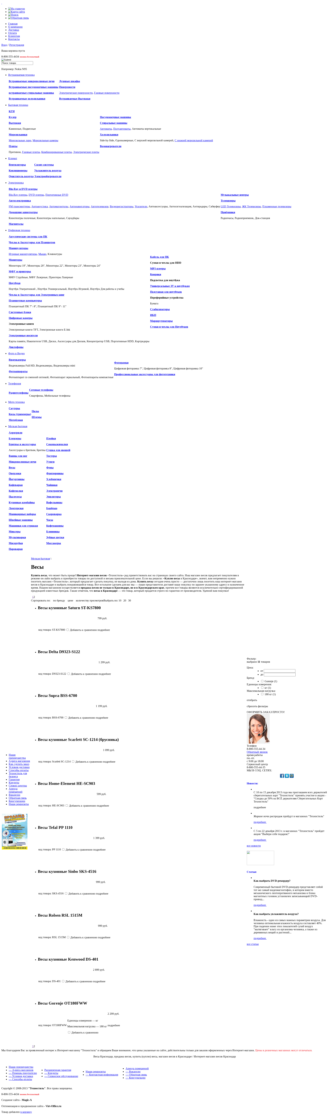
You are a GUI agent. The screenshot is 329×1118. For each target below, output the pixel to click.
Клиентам (14, 36)
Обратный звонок (257, 751)
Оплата (12, 32)
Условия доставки (19, 767)
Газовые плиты (31, 152)
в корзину (26, 1111)
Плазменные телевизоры (276, 206)
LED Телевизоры (231, 206)
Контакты (14, 39)
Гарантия (14, 779)
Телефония (14, 383)
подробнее (260, 822)
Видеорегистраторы (121, 206)
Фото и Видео (16, 353)
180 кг (270, 694)
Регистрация (16, 44)
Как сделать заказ (19, 764)
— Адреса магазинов (21, 1070)
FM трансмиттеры (19, 206)
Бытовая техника (18, 105)
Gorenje (270, 681)
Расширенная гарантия (57, 1070)
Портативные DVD (56, 194)
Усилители (141, 206)
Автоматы (106, 128)
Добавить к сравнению (83, 629)
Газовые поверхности (106, 92)
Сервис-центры (18, 785)
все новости (254, 845)
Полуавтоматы (122, 128)
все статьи (253, 944)
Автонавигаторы (79, 206)
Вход (4, 44)
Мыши (42, 254)
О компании (15, 26)
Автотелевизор (99, 206)
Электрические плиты (86, 152)
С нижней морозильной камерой (194, 140)
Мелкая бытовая (17, 426)
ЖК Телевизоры (251, 206)
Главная (12, 23)
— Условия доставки (21, 1076)
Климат (12, 158)
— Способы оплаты (20, 1079)
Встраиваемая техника (21, 74)
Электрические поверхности (76, 92)
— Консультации (135, 1077)
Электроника (16, 182)
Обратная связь (18, 797)
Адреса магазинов (19, 761)
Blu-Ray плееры (18, 194)
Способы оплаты (19, 770)
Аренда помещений (15, 790)
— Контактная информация (102, 1074)
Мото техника (16, 402)
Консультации (17, 801)
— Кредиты (51, 1073)
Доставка (13, 29)
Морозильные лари (20, 140)
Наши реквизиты (19, 804)
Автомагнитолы (58, 206)
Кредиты (14, 782)
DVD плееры (36, 194)
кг (267, 687)
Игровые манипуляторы (23, 254)
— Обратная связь (136, 1074)
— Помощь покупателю (23, 1073)
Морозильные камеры (45, 140)
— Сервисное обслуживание (61, 1076)
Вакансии (14, 794)
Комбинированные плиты (56, 152)
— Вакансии (133, 1071)
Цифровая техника (19, 230)
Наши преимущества (17, 756)
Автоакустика (39, 206)
